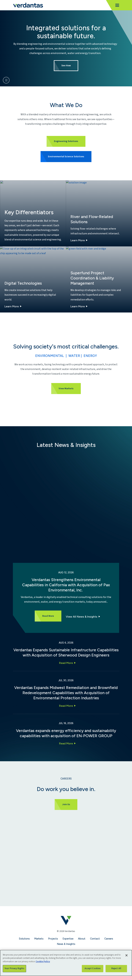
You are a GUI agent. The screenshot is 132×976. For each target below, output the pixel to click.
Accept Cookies (93, 968)
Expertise (68, 938)
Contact (95, 938)
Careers (108, 938)
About (81, 938)
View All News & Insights (81, 616)
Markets (38, 938)
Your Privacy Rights (14, 968)
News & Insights (66, 944)
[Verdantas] (28, 5)
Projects (53, 938)
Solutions (24, 938)
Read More (66, 663)
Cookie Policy (43, 961)
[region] (66, 963)
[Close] (126, 955)
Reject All (116, 968)
